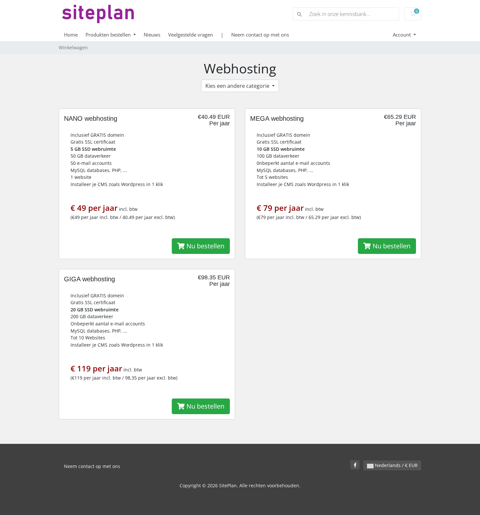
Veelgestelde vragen (190, 34)
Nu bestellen (204, 246)
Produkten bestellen (109, 34)
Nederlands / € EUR (396, 465)
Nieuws (152, 34)
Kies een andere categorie (238, 85)
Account (402, 34)
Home (71, 34)
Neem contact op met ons (260, 34)
